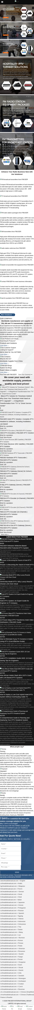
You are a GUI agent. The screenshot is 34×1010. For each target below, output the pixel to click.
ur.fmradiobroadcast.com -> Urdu (10, 973)
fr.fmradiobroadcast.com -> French (11, 889)
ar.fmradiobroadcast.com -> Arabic (11, 883)
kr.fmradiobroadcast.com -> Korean (11, 940)
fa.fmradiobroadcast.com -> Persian (11, 943)
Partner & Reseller (6, 997)
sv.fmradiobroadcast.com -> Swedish (12, 975)
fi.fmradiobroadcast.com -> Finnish (11, 959)
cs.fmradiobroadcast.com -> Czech (11, 986)
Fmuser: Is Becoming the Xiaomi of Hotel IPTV (17, 565)
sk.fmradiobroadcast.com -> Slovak (11, 967)
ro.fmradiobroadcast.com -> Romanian (12, 951)
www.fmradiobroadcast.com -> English (12, 880)
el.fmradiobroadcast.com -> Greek (11, 894)
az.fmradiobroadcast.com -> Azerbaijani (13, 981)
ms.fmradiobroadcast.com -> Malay (11, 932)
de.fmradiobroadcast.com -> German (12, 891)
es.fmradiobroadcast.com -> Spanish (12, 913)
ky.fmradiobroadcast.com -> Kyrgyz (11, 956)
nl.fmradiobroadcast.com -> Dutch (11, 965)
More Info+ (4, 534)
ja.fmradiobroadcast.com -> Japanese (12, 902)
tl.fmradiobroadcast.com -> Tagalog (11, 916)
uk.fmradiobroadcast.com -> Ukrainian (12, 948)
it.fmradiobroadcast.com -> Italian (11, 899)
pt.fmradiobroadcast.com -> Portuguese (13, 908)
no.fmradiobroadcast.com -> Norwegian (13, 978)
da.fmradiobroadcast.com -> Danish (11, 970)
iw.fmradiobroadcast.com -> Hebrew (11, 918)
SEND (17, 872)
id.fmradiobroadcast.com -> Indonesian (12, 921)
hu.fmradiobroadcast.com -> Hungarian (12, 962)
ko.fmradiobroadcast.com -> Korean (11, 905)
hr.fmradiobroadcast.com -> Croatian (12, 984)
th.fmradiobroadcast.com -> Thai (10, 927)
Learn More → (4, 345)
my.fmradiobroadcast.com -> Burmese (12, 937)
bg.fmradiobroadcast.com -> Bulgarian (12, 886)
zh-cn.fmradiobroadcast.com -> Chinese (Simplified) (17, 992)
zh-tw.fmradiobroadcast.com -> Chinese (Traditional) (17, 994)
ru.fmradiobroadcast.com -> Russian (12, 910)
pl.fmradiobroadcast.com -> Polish (11, 946)
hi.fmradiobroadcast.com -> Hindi (11, 897)
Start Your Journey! (24, 374)
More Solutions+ (7, 315)
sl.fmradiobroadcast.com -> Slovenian (12, 989)
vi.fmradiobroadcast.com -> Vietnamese (13, 924)
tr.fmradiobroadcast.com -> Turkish (11, 929)
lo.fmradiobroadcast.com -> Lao (10, 935)
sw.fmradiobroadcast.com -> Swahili (12, 954)
